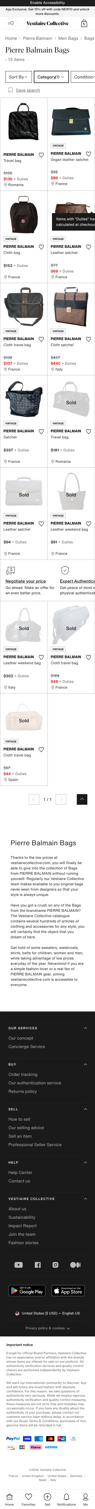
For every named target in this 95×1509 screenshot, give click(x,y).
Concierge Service (26, 1046)
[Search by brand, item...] (10, 23)
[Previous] (34, 799)
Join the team (22, 1234)
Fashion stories (23, 1242)
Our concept (20, 1038)
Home (11, 38)
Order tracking (22, 1074)
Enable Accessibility (47, 3)
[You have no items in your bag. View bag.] (84, 23)
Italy (53, 1480)
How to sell (19, 1119)
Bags (89, 38)
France (13, 1476)
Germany (76, 1476)
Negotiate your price (26, 581)
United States (57, 1476)
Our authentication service (34, 1083)
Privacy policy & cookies (45, 1328)
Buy (12, 1064)
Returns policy (22, 1091)
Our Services (22, 1028)
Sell (13, 1109)
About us (17, 1209)
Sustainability (21, 1217)
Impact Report (22, 1225)
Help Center (20, 1172)
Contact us (19, 1181)
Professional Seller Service (34, 1144)
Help (13, 1162)
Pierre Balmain (37, 38)
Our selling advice (26, 1127)
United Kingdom (33, 1476)
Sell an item (20, 1136)
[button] (84, 23)
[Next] (61, 799)
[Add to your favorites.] (41, 155)
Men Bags (68, 38)
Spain (43, 1480)
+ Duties (20, 179)
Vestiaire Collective (31, 1199)
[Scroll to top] (82, 799)
